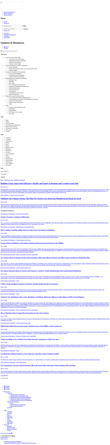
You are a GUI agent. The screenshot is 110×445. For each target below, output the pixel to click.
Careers (9, 430)
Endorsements (12, 110)
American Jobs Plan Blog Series (17, 107)
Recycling (11, 113)
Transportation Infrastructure (16, 93)
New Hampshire (10, 154)
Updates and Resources (10, 34)
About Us (6, 23)
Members (9, 426)
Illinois (7, 142)
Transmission (12, 91)
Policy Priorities (10, 123)
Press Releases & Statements (13, 125)
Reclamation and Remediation (16, 75)
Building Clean (13, 80)
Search (5, 26)
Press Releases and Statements (18, 404)
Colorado (8, 139)
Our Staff (6, 36)
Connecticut (9, 141)
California (8, 137)
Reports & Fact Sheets (11, 126)
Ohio (7, 155)
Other (7, 105)
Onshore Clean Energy (15, 64)
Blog (7, 120)
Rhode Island (9, 160)
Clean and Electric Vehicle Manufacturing (19, 97)
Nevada (8, 152)
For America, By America (15, 112)
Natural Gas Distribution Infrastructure (19, 86)
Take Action (7, 37)
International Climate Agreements (17, 60)
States (5, 21)
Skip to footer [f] (8, 15)
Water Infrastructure (14, 94)
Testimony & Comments (12, 128)
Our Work (6, 33)
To (1, 174)
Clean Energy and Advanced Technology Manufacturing (23, 99)
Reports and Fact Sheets (16, 406)
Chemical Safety (13, 67)
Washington (9, 162)
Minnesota (8, 150)
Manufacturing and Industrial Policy (15, 96)
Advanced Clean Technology (16, 59)
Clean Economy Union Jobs (13, 57)
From (2, 171)
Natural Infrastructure (14, 88)
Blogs (11, 403)
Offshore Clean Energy (15, 62)
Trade (10, 104)
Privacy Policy (4, 437)
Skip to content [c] (8, 13)
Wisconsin (8, 165)
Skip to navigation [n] (9, 12)
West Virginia (9, 163)
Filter (6, 48)
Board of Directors (12, 429)
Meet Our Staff (11, 427)
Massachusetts (9, 147)
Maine (7, 146)
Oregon (8, 157)
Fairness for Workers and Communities (16, 72)
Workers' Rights (13, 70)
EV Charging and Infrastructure (17, 84)
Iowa (7, 144)
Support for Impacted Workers (16, 76)
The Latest (8, 129)
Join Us (6, 29)
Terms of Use (4, 438)
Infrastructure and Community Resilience (16, 78)
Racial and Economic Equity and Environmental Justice (23, 68)
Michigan (8, 149)
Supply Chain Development (16, 102)
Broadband (12, 109)
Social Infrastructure (14, 89)
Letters (7, 121)
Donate (6, 30)
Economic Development (15, 73)
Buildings (11, 81)
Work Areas (7, 391)
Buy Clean (11, 83)
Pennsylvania (9, 158)
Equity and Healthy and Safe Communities (17, 65)
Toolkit (7, 131)
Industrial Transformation (15, 101)
